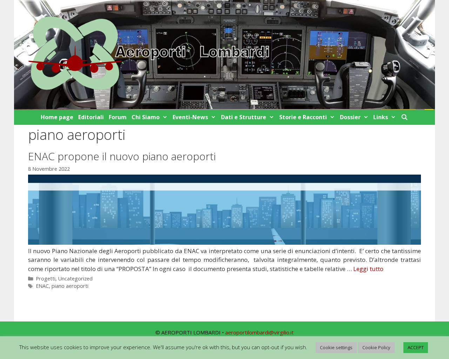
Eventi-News (190, 117)
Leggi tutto (368, 269)
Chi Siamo (146, 117)
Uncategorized (75, 278)
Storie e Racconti (303, 117)
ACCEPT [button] (416, 347)
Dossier (350, 117)
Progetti (45, 278)
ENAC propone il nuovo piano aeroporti (122, 156)
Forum (118, 117)
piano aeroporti (70, 286)
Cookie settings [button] (336, 347)
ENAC (42, 286)
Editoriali (91, 117)
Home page (57, 117)
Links (380, 117)
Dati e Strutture (243, 117)
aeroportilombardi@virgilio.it (259, 332)
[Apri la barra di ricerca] (404, 117)
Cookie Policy (376, 347)
